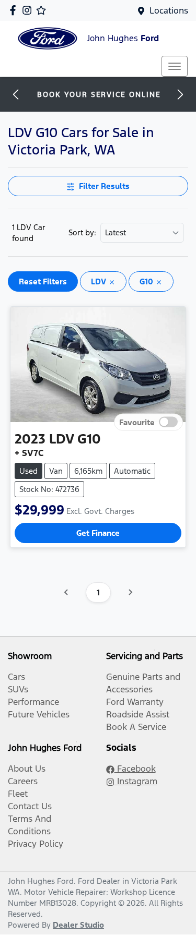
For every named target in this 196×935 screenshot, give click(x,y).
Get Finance (98, 533)
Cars (16, 676)
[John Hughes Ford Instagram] (29, 10)
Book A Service (136, 727)
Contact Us (30, 806)
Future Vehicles (39, 714)
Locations (168, 10)
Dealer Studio (78, 925)
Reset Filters (43, 281)
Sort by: (82, 232)
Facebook (135, 768)
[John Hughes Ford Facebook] (15, 10)
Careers (23, 781)
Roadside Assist (137, 714)
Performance (33, 702)
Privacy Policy (35, 843)
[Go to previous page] (66, 592)
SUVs (18, 689)
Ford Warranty (135, 702)
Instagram (135, 781)
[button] (175, 66)
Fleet (18, 793)
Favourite (137, 422)
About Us (26, 768)
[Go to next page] (130, 592)
